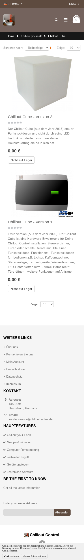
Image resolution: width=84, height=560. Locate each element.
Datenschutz (14, 376)
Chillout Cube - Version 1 (30, 222)
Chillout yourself (31, 36)
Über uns (12, 347)
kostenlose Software (20, 472)
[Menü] (65, 19)
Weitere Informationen (34, 556)
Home (10, 36)
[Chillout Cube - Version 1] (42, 193)
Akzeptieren (12, 556)
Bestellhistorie (15, 369)
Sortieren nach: (13, 47)
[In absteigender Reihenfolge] (50, 47)
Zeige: (61, 47)
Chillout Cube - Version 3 (30, 117)
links (72, 3)
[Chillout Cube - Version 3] (42, 83)
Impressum (13, 384)
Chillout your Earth (19, 435)
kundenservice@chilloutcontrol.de (30, 419)
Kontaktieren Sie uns (19, 354)
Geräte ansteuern (18, 464)
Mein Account (15, 361)
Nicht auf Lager (21, 160)
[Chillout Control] (9, 20)
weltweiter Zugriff (18, 457)
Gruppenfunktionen (19, 442)
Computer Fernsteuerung (23, 449)
